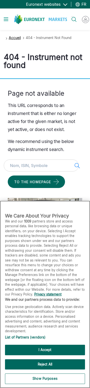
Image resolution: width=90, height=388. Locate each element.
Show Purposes (45, 378)
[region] (45, 294)
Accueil (15, 38)
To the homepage (32, 182)
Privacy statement (48, 294)
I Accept (44, 350)
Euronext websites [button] (44, 4)
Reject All (45, 364)
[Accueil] (40, 19)
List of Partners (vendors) (25, 337)
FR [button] (83, 4)
